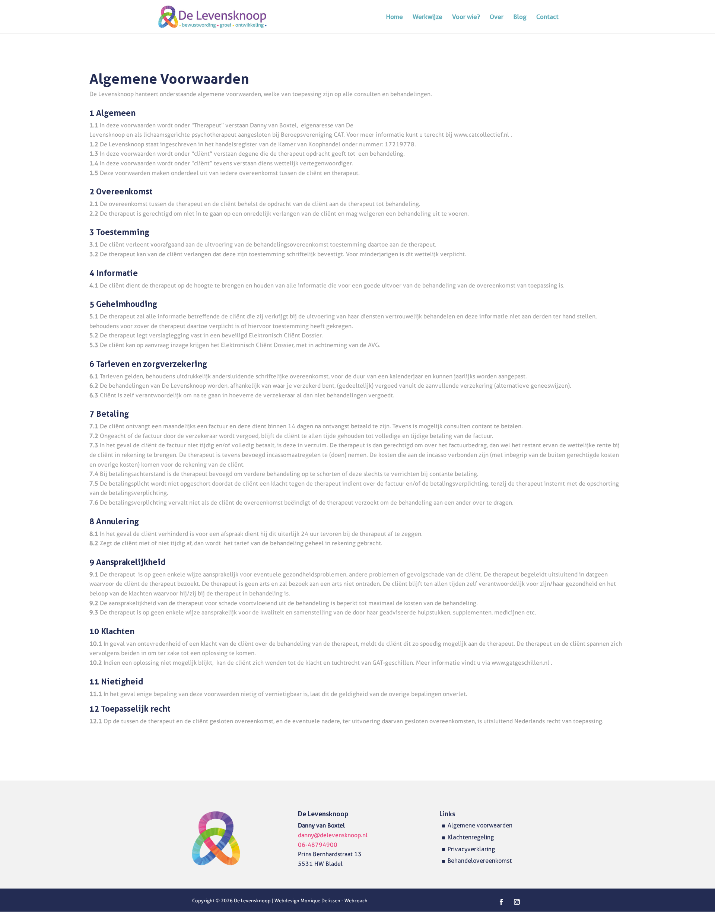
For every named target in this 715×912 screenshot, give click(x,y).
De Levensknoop (253, 900)
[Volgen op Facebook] (501, 902)
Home (394, 17)
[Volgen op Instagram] (517, 902)
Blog (520, 17)
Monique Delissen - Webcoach (334, 900)
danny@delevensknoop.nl (333, 835)
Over (496, 17)
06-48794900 (317, 844)
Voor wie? (466, 17)
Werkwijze (427, 17)
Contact (547, 17)
